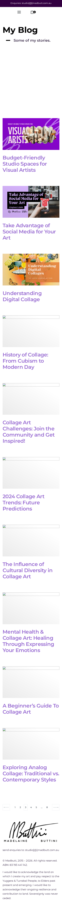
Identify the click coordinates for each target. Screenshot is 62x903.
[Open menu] (19, 12)
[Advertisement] (31, 85)
